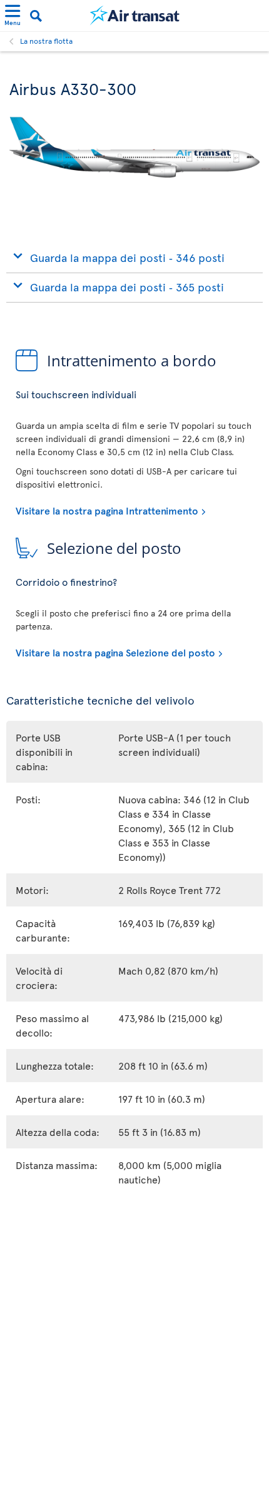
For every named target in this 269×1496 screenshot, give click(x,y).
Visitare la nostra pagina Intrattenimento (107, 510)
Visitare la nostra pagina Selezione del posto (115, 652)
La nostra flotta (46, 41)
